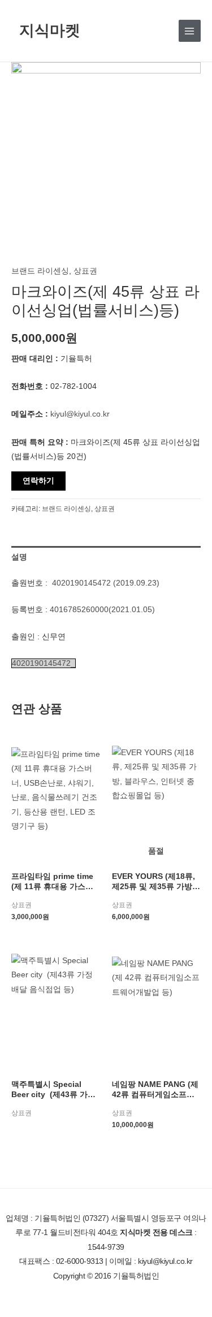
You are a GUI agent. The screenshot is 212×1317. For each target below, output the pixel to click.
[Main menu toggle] (190, 31)
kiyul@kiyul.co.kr (80, 414)
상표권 (85, 271)
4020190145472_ (43, 663)
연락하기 (38, 480)
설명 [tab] (19, 557)
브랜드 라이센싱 (40, 271)
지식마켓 (49, 30)
